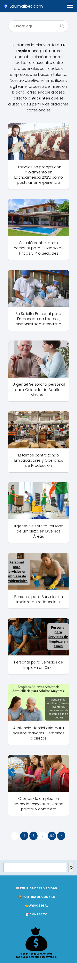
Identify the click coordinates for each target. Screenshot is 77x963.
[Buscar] (60, 24)
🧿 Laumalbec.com (23, 6)
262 (51, 836)
